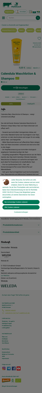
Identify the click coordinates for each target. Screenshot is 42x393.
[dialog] (21, 196)
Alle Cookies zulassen (11, 207)
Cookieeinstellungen (21, 212)
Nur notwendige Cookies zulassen (16, 202)
